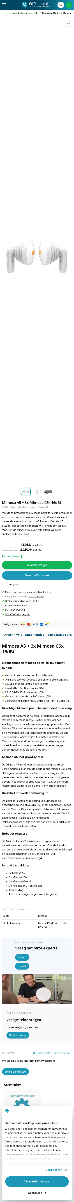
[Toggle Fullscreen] (68, 22)
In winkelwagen (37, 565)
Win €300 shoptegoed (17, 614)
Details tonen (53, 1169)
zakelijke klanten (42, 592)
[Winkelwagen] (69, 5)
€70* (36, 600)
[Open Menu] (4, 4)
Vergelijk (13, 584)
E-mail (22, 966)
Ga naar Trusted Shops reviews (51, 1052)
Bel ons (22, 957)
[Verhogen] (15, 547)
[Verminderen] (5, 547)
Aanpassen (35, 1192)
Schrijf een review (15, 1071)
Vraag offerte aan (37, 575)
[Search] (60, 5)
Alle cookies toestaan (37, 1181)
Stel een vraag (18, 1035)
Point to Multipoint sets (25, 13)
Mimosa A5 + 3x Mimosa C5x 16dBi (58, 13)
